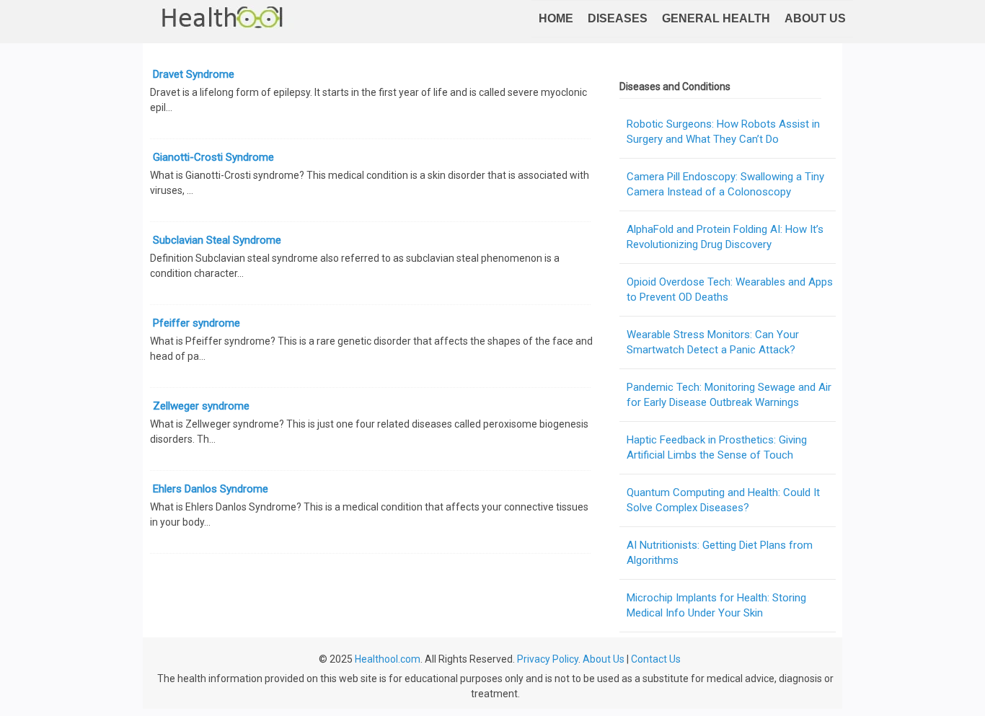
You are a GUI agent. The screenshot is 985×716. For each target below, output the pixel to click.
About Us (815, 18)
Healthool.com (387, 659)
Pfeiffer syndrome (196, 323)
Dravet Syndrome (193, 74)
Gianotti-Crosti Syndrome (213, 157)
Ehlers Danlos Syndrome (210, 488)
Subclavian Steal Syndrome (217, 240)
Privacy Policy (547, 659)
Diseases (618, 18)
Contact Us (656, 659)
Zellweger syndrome (201, 405)
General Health (716, 18)
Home (556, 18)
